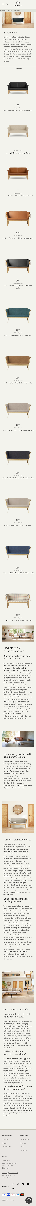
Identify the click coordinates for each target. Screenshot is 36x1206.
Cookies (4, 1143)
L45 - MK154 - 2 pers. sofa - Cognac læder (18, 196)
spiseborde (10, 947)
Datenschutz (6, 1147)
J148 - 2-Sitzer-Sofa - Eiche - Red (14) (18, 620)
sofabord (7, 875)
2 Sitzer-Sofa (16, 10)
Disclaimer (23, 1150)
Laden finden (24, 1139)
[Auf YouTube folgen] (28, 1184)
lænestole (17, 699)
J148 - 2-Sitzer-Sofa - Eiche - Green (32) (18, 335)
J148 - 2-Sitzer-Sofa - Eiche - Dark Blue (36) (18, 573)
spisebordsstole (9, 949)
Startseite (3, 10)
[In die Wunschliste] (18, 105)
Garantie (5, 1139)
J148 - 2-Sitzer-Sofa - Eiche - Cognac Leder (18, 238)
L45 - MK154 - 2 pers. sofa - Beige (18, 153)
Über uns (23, 1143)
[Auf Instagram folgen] (18, 1184)
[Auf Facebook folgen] (13, 1184)
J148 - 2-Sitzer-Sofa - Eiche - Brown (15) (18, 383)
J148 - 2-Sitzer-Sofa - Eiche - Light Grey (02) (18, 430)
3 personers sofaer (22, 1045)
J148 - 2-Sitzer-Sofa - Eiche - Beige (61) (18, 525)
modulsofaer (8, 1048)
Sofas (9, 10)
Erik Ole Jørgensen (18, 235)
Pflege (22, 1147)
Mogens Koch (18, 108)
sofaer (16, 694)
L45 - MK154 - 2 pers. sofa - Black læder (18, 110)
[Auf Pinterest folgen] (23, 1184)
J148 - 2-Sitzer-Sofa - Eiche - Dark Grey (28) (18, 478)
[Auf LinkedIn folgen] (13, 1188)
